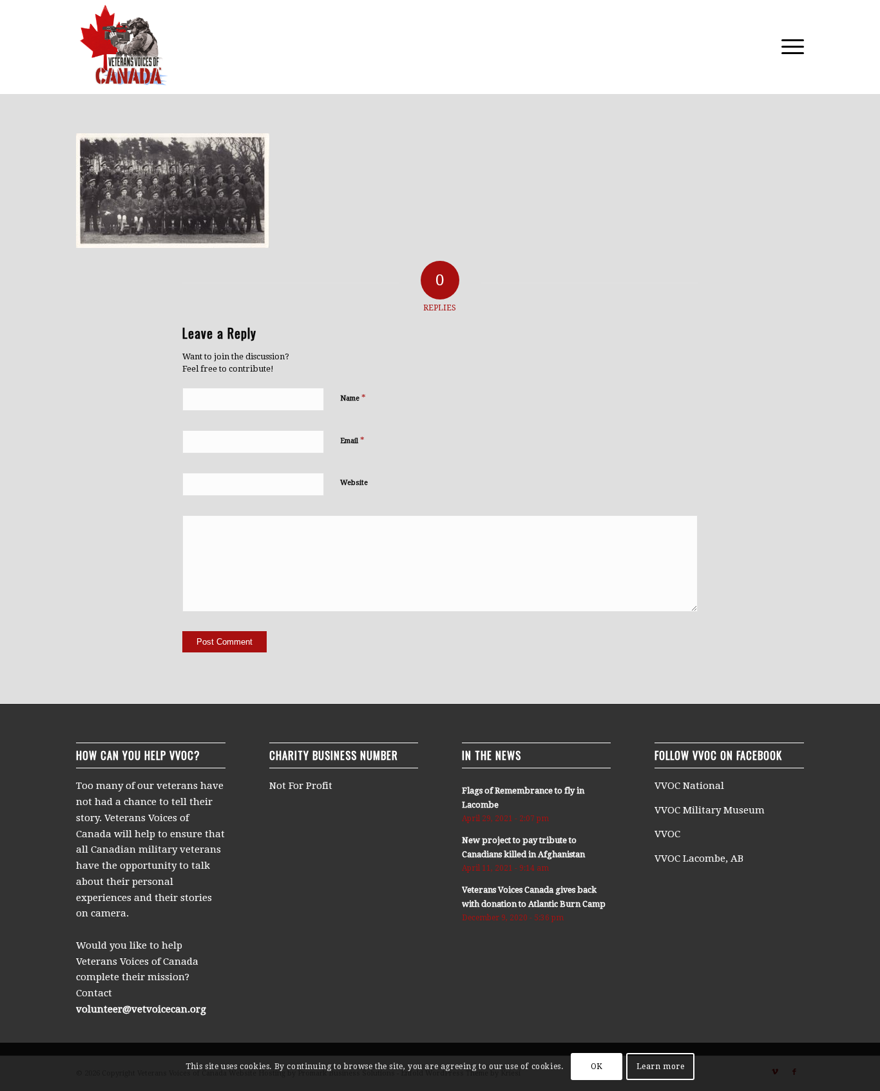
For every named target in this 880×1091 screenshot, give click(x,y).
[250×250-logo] (123, 47)
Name (353, 398)
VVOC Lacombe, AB (699, 858)
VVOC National (691, 786)
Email (352, 440)
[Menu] (788, 47)
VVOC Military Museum (711, 810)
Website (354, 483)
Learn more (660, 1066)
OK (597, 1066)
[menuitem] (788, 47)
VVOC (667, 834)
